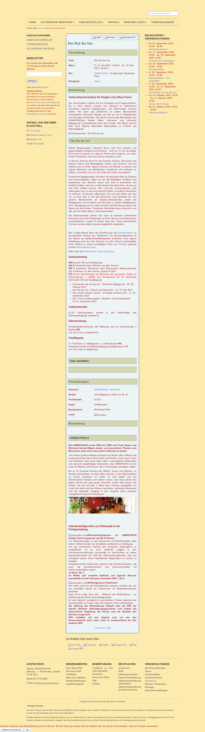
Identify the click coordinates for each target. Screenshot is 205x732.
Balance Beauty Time (41, 135)
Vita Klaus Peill (73, 671)
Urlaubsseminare (153, 677)
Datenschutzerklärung (130, 677)
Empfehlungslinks (75, 684)
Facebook (97, 674)
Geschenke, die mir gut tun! (163, 92)
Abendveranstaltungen (156, 690)
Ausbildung (47, 28)
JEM (108, 628)
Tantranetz (35, 130)
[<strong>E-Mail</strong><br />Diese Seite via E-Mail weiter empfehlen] (97, 37)
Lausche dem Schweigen (161, 60)
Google (96, 683)
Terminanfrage (37, 44)
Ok (27, 730)
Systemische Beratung (57, 22)
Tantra (113, 22)
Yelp (94, 680)
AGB (121, 671)
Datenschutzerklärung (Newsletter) (43, 102)
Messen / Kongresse (155, 684)
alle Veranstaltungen (155, 668)
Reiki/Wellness (134, 22)
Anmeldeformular (39, 40)
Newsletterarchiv (40, 87)
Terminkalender (162, 22)
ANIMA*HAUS (101, 73)
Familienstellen (90, 22)
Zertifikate (71, 674)
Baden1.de (35, 139)
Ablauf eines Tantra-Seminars (99, 251)
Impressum (124, 668)
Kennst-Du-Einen (101, 677)
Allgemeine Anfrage (41, 48)
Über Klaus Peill (74, 668)
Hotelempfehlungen (76, 680)
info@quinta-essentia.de (38, 114)
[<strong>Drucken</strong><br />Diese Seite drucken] (110, 37)
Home (32, 22)
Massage (149, 687)
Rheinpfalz (38, 143)
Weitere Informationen (11, 730)
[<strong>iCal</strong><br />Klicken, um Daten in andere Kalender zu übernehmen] (127, 37)
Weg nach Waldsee (76, 677)
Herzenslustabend (158, 49)
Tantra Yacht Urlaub (159, 104)
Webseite (115, 389)
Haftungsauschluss (128, 674)
